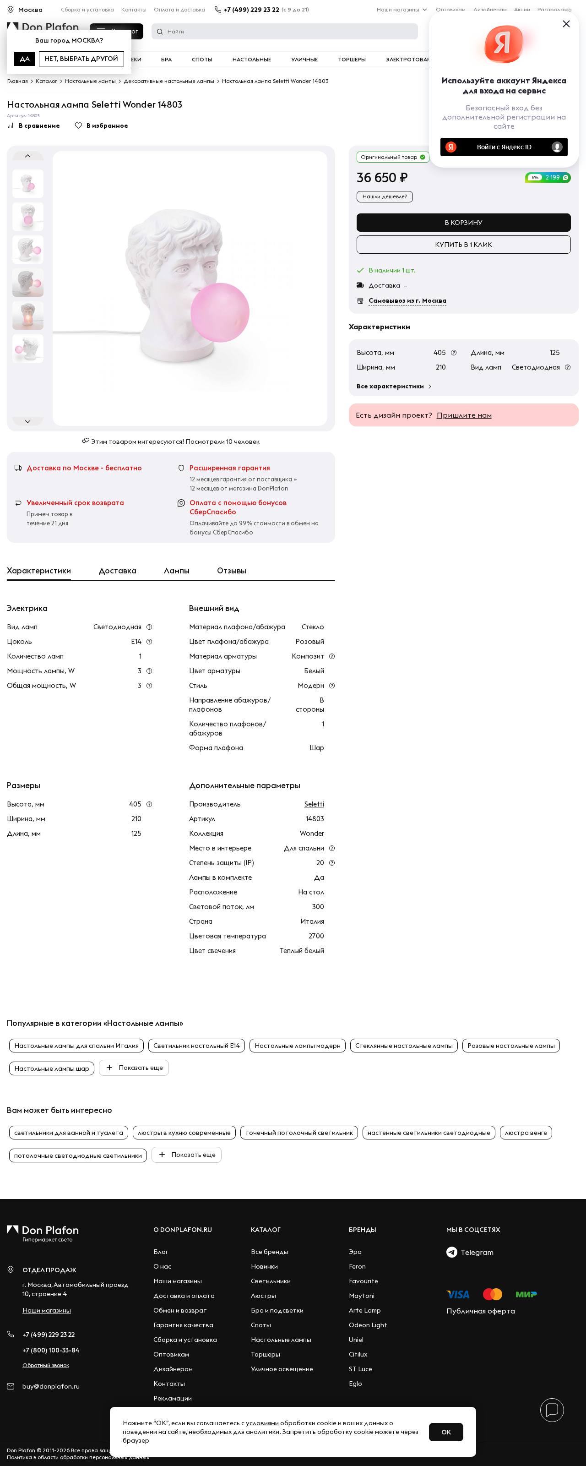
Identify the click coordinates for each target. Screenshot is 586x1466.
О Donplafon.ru (182, 1230)
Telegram (475, 1252)
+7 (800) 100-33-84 (51, 1350)
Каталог (266, 1230)
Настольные (252, 59)
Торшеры (352, 59)
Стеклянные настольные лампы (404, 1045)
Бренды (362, 1230)
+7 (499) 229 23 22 (251, 9)
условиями (262, 1423)
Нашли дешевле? (385, 196)
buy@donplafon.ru (51, 1386)
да (25, 58)
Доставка (117, 571)
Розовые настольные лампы (511, 1045)
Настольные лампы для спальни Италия (76, 1045)
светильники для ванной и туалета (68, 1132)
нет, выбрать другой (81, 58)
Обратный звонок (45, 1365)
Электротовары (410, 59)
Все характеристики (390, 386)
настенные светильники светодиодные (429, 1132)
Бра (166, 59)
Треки (132, 59)
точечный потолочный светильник (299, 1132)
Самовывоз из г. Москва (407, 300)
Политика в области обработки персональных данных (78, 1457)
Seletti (314, 804)
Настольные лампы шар (51, 1068)
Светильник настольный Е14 (196, 1045)
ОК (446, 1432)
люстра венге (526, 1132)
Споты (202, 59)
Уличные (304, 59)
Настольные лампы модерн (298, 1045)
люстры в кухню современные (184, 1132)
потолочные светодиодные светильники (78, 1155)
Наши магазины (398, 9)
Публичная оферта (480, 1310)
